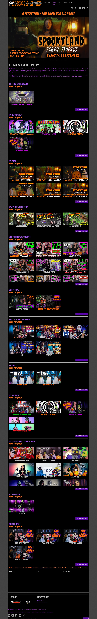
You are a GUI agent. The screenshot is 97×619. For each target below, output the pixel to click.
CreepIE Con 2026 (40, 600)
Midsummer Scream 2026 (42, 602)
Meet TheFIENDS (47, 3)
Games (65, 2)
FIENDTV (59, 3)
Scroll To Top (86, 618)
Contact (72, 2)
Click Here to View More (81, 109)
